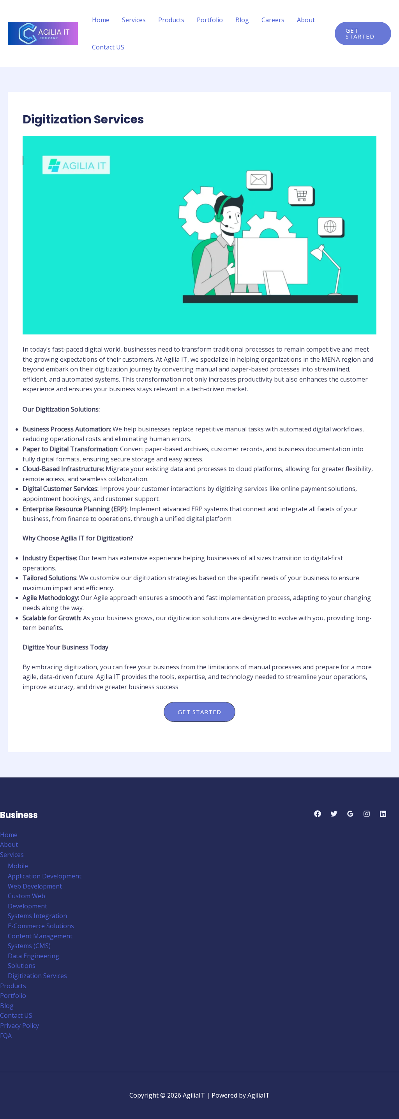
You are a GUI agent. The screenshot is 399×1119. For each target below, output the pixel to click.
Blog (242, 20)
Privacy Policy (19, 1025)
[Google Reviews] (350, 813)
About (306, 20)
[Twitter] (333, 813)
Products (171, 20)
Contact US (108, 47)
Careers (272, 20)
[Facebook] (317, 813)
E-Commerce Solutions (41, 926)
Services (134, 20)
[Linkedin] (383, 813)
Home (100, 20)
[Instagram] (366, 813)
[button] (363, 33)
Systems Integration (37, 915)
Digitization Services (37, 975)
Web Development (35, 886)
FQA (6, 1035)
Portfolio (210, 20)
